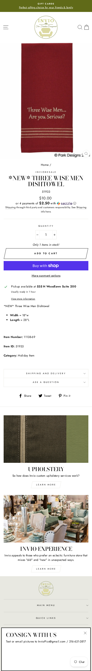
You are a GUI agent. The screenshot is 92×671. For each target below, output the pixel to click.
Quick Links (46, 618)
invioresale (46, 172)
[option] (46, 6)
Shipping (10, 207)
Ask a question (46, 382)
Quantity (46, 226)
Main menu (46, 605)
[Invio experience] (46, 519)
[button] (46, 203)
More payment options (46, 275)
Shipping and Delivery (46, 373)
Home (45, 165)
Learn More (46, 484)
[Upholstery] (46, 439)
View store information (23, 298)
